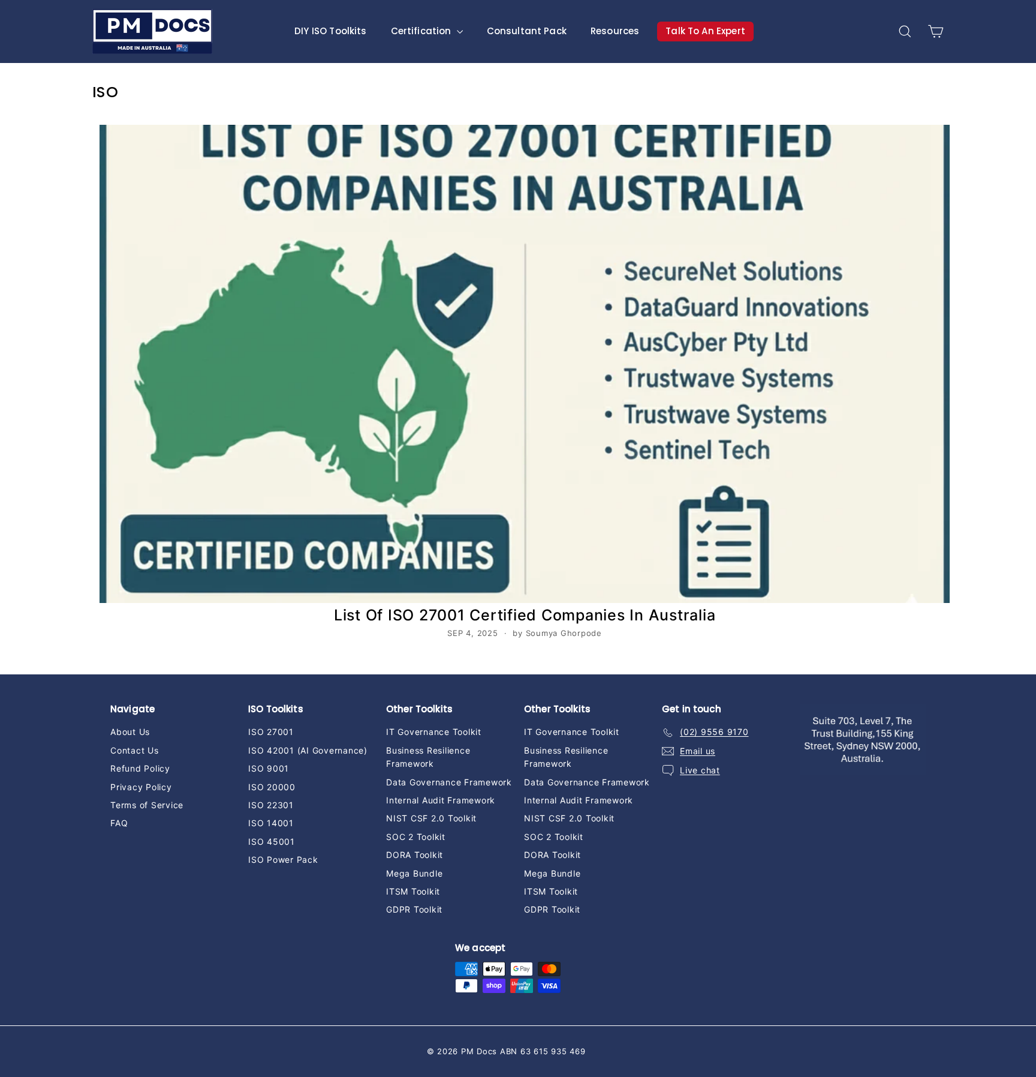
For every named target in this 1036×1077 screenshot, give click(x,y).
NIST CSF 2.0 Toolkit (431, 818)
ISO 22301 (271, 805)
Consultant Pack (527, 31)
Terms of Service (146, 805)
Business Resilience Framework (428, 757)
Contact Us (134, 750)
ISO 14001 (271, 823)
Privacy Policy (141, 787)
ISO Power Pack (283, 859)
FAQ (119, 823)
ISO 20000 (272, 787)
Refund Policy (140, 768)
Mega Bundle (414, 873)
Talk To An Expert (705, 31)
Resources (615, 31)
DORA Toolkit (414, 855)
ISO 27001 (271, 732)
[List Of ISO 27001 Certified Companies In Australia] (525, 364)
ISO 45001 (271, 841)
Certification (422, 31)
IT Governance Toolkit (433, 732)
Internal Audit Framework (440, 800)
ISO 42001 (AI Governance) (308, 750)
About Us (130, 732)
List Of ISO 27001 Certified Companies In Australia (525, 615)
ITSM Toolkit (413, 891)
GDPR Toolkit (414, 909)
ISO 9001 (268, 768)
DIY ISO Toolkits (330, 31)
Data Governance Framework (449, 782)
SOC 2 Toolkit (415, 837)
